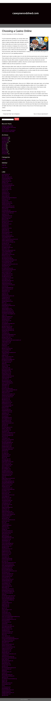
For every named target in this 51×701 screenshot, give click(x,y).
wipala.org (4, 363)
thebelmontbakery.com (7, 203)
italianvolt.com (5, 294)
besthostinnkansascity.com (8, 690)
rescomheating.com (6, 687)
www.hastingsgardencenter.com (9, 619)
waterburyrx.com (5, 509)
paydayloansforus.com (7, 202)
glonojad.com (5, 426)
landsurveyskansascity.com (8, 579)
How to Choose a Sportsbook (40, 114)
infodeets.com (5, 182)
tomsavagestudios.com (7, 339)
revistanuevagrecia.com (7, 427)
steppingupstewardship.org (8, 600)
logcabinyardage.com (6, 546)
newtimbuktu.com (6, 193)
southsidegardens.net (6, 622)
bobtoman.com (5, 227)
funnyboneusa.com (6, 486)
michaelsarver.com (6, 325)
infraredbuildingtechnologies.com (9, 260)
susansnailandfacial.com (7, 560)
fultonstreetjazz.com (6, 245)
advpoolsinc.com (5, 510)
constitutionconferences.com (8, 520)
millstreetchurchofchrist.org (8, 656)
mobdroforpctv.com (6, 373)
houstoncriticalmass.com (7, 388)
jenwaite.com (5, 666)
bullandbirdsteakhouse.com (8, 590)
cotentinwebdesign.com (7, 251)
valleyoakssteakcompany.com (8, 514)
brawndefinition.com (6, 403)
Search (16, 119)
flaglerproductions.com (7, 402)
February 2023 (4, 151)
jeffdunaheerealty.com (7, 568)
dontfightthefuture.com (7, 275)
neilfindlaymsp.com (6, 503)
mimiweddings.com (6, 688)
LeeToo (29, 699)
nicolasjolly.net (5, 416)
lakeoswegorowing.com (7, 674)
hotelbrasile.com (5, 243)
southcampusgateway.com (8, 236)
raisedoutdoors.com (6, 282)
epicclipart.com (5, 222)
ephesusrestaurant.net (7, 627)
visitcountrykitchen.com (7, 464)
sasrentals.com (5, 322)
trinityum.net (5, 623)
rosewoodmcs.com (6, 612)
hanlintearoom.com (6, 663)
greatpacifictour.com (6, 497)
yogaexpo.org (5, 355)
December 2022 (5, 154)
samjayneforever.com (6, 650)
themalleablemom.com (7, 444)
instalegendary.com (6, 210)
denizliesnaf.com (5, 518)
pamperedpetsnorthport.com (8, 305)
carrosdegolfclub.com (6, 262)
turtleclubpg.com (5, 496)
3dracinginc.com (5, 387)
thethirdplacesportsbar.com (8, 626)
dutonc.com (4, 457)
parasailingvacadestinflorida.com (9, 658)
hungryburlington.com (6, 446)
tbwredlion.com (5, 643)
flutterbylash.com (6, 662)
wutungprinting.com (6, 470)
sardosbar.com (5, 293)
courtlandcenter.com (6, 502)
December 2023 (5, 137)
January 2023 (4, 152)
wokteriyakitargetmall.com (8, 329)
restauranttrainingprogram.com (9, 334)
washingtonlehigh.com (7, 603)
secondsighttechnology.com (8, 323)
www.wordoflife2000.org (7, 287)
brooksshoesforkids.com (7, 531)
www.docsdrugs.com (6, 585)
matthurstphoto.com (6, 651)
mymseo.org (4, 680)
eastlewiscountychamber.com (8, 394)
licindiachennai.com (6, 180)
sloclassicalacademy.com (7, 397)
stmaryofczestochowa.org (8, 439)
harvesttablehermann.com (7, 261)
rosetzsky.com (5, 424)
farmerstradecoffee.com (7, 544)
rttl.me (3, 685)
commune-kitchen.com (7, 412)
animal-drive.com (5, 528)
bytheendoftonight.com (7, 369)
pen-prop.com (5, 561)
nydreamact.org (5, 214)
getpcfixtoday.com (6, 218)
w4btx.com (4, 315)
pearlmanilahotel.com (6, 224)
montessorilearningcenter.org (8, 647)
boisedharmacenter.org (7, 361)
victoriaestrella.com (6, 499)
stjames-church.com (6, 428)
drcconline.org (5, 506)
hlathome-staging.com (7, 327)
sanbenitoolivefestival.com (8, 376)
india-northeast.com (6, 272)
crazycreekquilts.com (6, 406)
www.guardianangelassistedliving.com (10, 638)
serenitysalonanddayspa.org (8, 185)
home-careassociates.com (7, 356)
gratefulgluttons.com (6, 372)
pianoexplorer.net (6, 620)
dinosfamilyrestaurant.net (7, 258)
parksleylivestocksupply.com (8, 359)
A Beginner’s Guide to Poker (7, 126)
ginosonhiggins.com (6, 468)
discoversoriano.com (6, 380)
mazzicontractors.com (7, 625)
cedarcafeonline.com (6, 186)
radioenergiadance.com (7, 232)
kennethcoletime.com (7, 445)
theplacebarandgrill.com (7, 507)
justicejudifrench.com (6, 441)
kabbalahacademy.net (6, 318)
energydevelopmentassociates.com (10, 264)
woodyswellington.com (7, 629)
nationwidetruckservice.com (8, 495)
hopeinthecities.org (6, 370)
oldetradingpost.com (6, 253)
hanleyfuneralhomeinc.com (8, 311)
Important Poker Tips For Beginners (12, 114)
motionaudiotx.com (6, 684)
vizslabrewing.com (6, 297)
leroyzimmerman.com (6, 669)
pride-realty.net (5, 659)
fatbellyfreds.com (6, 630)
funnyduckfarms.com (6, 665)
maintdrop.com (5, 225)
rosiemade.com (5, 307)
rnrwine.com (4, 673)
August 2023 (4, 143)
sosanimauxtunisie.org (6, 228)
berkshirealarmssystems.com (8, 296)
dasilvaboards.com (6, 398)
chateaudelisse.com (6, 238)
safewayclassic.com (6, 204)
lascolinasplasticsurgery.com (8, 591)
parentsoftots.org (6, 542)
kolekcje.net (4, 345)
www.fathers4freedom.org (8, 564)
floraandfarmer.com (6, 265)
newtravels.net (5, 200)
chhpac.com (4, 681)
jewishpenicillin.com (6, 337)
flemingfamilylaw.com (6, 672)
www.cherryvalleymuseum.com (8, 250)
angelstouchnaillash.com (7, 316)
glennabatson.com (6, 399)
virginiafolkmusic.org (6, 341)
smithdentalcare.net (6, 691)
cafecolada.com (5, 379)
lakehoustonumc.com (6, 553)
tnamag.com (4, 529)
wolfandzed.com (5, 607)
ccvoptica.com (5, 601)
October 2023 (4, 140)
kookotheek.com (6, 233)
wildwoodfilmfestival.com (7, 240)
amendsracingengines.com (7, 573)
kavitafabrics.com (6, 491)
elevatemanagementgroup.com (9, 667)
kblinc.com (4, 303)
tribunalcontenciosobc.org (8, 395)
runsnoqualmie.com (6, 583)
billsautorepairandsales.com (8, 644)
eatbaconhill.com (5, 196)
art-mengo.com (5, 453)
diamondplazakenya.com (7, 641)
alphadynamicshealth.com (7, 661)
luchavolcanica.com (6, 492)
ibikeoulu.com (5, 437)
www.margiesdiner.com (7, 586)
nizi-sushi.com (5, 452)
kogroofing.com (5, 229)
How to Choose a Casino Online (8, 131)
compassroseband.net (6, 525)
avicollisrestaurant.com (7, 504)
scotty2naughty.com (6, 430)
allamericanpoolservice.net (8, 336)
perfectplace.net (5, 351)
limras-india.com (5, 175)
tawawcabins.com (6, 290)
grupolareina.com (5, 249)
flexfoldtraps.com (6, 572)
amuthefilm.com (5, 413)
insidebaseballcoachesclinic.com (9, 654)
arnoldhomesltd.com (6, 276)
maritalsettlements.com (7, 471)
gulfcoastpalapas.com (6, 536)
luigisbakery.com (5, 604)
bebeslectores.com (6, 256)
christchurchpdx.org (6, 409)
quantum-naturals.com (7, 645)
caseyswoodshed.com (7, 515)
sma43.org (4, 594)
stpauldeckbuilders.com (7, 580)
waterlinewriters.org (6, 539)
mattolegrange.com (6, 460)
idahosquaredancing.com (7, 289)
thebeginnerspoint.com (7, 381)
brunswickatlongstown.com (8, 448)
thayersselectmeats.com (7, 532)
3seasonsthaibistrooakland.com (9, 352)
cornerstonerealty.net (7, 615)
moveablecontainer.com (7, 247)
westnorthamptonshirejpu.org (8, 242)
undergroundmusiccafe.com (8, 692)
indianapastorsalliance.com (8, 513)
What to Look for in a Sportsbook (8, 130)
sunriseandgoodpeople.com (8, 481)
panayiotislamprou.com (7, 235)
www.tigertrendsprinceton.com (9, 562)
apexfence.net (5, 695)
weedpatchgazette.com (7, 301)
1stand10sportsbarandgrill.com (8, 314)
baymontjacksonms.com (7, 474)
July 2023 (3, 144)
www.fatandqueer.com (7, 576)
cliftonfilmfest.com (6, 279)
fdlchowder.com (5, 587)
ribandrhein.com (5, 344)
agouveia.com (5, 677)
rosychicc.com (5, 366)
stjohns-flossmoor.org (6, 485)
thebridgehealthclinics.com (8, 538)
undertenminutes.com (6, 189)
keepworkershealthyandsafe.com (9, 211)
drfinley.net (4, 670)
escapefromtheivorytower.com (9, 269)
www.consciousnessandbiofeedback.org (11, 616)
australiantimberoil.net (7, 257)
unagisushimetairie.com (7, 215)
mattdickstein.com (6, 550)
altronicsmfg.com (5, 195)
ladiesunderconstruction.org (8, 254)
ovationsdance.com (6, 343)
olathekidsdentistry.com (7, 309)
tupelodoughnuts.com (7, 308)
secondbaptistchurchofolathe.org (9, 679)
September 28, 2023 (11, 34)
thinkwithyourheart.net (7, 283)
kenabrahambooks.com (7, 410)
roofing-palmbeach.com (7, 274)
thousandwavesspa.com (7, 500)
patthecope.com (5, 521)
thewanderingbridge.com (7, 442)
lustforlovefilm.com (6, 415)
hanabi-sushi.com (5, 605)
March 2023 (4, 149)
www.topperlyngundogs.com (8, 565)
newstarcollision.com (6, 321)
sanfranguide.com (6, 384)
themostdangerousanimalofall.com (9, 390)
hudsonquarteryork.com (7, 633)
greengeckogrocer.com (7, 326)
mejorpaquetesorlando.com (8, 312)
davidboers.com (5, 547)
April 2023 (4, 148)
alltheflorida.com (5, 652)
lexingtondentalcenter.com (8, 330)
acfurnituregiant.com (6, 188)
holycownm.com (5, 493)
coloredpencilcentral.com (7, 278)
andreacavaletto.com (6, 358)
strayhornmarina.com (6, 401)
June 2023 (4, 145)
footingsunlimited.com (7, 582)
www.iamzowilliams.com (7, 618)
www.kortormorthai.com (7, 575)
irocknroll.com (5, 286)
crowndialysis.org (5, 333)
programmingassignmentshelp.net (9, 198)
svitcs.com (4, 522)
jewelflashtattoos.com (7, 217)
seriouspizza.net (5, 524)
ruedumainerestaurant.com (8, 423)
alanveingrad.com (6, 467)
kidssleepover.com (6, 199)
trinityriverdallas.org (6, 350)
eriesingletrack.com (6, 304)
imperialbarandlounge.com (8, 280)
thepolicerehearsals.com (7, 391)
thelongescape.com (6, 459)
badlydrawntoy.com (6, 551)
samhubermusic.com (6, 694)
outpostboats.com (6, 368)
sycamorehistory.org (6, 614)
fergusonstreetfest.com (7, 648)
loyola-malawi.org (6, 365)
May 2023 (4, 147)
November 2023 (5, 138)
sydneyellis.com (5, 332)
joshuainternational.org (7, 558)
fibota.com (4, 634)
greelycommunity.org (6, 421)
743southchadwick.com (7, 271)
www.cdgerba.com (6, 636)
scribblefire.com (5, 354)
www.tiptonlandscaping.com (8, 598)
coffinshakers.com (6, 438)
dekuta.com (4, 608)
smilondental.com (6, 319)
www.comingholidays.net (7, 383)
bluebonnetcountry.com (7, 221)
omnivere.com (5, 191)
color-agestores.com (6, 362)
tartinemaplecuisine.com (7, 449)
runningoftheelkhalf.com (7, 567)
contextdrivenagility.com (7, 435)
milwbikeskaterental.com (7, 473)
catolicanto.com (5, 347)
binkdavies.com (5, 408)
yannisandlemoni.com (6, 300)
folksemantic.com (6, 292)
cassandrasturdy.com (6, 374)
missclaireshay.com (6, 174)
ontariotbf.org (5, 209)
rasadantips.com (5, 192)
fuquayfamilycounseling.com (8, 676)
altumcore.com (5, 526)
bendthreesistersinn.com (7, 484)
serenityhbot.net (5, 557)
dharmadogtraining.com (7, 683)
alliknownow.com (6, 392)
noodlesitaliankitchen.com (8, 213)
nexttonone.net (5, 556)
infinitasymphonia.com (7, 417)
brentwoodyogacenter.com (8, 597)
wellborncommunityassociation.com (10, 239)
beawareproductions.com (7, 434)
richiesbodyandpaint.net (7, 178)
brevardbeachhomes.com (7, 268)
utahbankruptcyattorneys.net (8, 285)
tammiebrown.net (6, 456)
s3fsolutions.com (5, 267)
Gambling (9, 110)
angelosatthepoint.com (7, 511)
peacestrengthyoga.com (7, 569)
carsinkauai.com (5, 655)
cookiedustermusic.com (7, 488)
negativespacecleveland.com (8, 478)
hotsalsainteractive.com (7, 184)
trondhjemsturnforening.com (8, 640)
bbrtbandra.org (5, 220)
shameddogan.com (6, 540)
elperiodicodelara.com (7, 177)
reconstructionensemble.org (8, 489)
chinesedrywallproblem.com (8, 482)
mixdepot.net (5, 611)
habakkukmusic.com (6, 554)
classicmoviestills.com (6, 377)
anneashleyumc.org (6, 578)
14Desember (20, 34)
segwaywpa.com (5, 535)
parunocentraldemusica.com (8, 637)
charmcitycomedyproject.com (8, 433)
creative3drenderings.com (7, 543)
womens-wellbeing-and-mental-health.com (11, 340)
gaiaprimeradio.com (6, 455)
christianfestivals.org (6, 463)
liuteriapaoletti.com (6, 479)
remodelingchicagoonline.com (8, 596)
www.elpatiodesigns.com (7, 632)
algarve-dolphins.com (6, 466)
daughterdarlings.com (6, 181)
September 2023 (5, 141)
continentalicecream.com (7, 405)
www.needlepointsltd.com (8, 589)
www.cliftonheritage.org (7, 593)
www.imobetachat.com (7, 549)
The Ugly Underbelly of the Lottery (9, 127)
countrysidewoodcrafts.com (8, 206)
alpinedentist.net (5, 231)
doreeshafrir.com (5, 431)
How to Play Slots (5, 129)
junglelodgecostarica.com (7, 462)
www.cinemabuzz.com (7, 609)
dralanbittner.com (6, 298)
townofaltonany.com (6, 475)
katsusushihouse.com (6, 420)
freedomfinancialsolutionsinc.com (9, 571)
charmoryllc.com (5, 386)
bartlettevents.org (6, 246)
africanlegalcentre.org (7, 419)
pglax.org (4, 477)
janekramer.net (5, 450)
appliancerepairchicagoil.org (8, 207)
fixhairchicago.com (6, 517)
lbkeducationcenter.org (7, 348)
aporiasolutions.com (6, 533)
